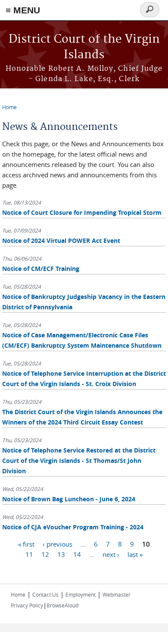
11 (29, 554)
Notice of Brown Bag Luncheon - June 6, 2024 (68, 499)
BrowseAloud (62, 605)
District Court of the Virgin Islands (84, 47)
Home (9, 107)
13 (61, 554)
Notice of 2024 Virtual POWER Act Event (61, 240)
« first (26, 544)
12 (45, 554)
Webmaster (117, 594)
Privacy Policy (27, 605)
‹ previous (57, 544)
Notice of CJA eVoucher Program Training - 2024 (72, 527)
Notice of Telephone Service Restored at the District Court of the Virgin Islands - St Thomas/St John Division (79, 460)
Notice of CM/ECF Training (40, 268)
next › (111, 554)
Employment (80, 594)
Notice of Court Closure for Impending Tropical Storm (82, 212)
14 (77, 554)
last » (135, 554)
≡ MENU (23, 10)
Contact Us (45, 594)
